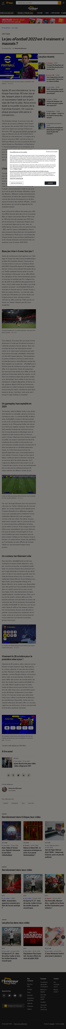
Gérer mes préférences (16, 183)
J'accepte (50, 183)
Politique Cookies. (17, 169)
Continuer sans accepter (51, 151)
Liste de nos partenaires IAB (16, 178)
